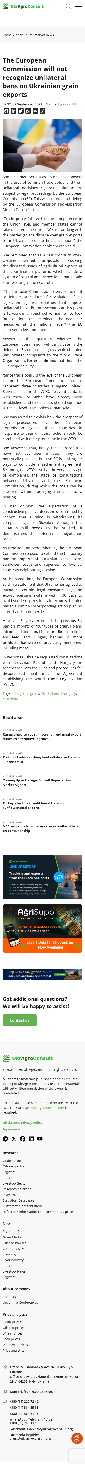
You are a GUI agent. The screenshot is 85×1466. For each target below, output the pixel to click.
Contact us (19, 1020)
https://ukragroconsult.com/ (43, 1107)
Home (7, 35)
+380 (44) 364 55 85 (24, 1408)
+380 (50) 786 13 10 (24, 1423)
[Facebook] (22, 1139)
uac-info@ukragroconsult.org (50, 1429)
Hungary (68, 693)
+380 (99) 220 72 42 (24, 1401)
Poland (53, 693)
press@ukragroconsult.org (30, 1438)
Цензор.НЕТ (67, 104)
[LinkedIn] (31, 1139)
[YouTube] (40, 1138)
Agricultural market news (35, 35)
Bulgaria (21, 693)
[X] (14, 1139)
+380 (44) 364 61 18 (24, 1414)
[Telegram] (5, 1139)
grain (34, 693)
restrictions (12, 698)
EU (43, 693)
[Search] (68, 6)
